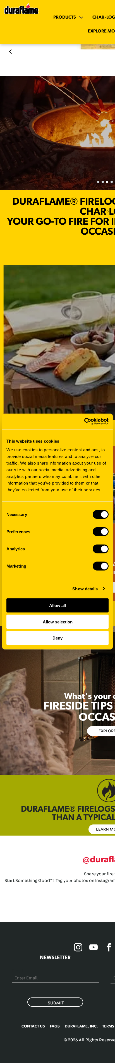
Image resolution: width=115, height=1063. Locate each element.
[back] (10, 51)
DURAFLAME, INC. (81, 1026)
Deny (57, 638)
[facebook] (109, 948)
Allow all (57, 605)
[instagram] (78, 948)
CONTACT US (33, 1026)
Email (17, 971)
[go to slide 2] (103, 182)
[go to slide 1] (98, 182)
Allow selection (58, 621)
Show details (85, 588)
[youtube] (93, 948)
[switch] (101, 531)
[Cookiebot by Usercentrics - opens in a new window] (84, 421)
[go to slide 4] (112, 182)
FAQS (55, 1026)
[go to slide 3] (107, 182)
